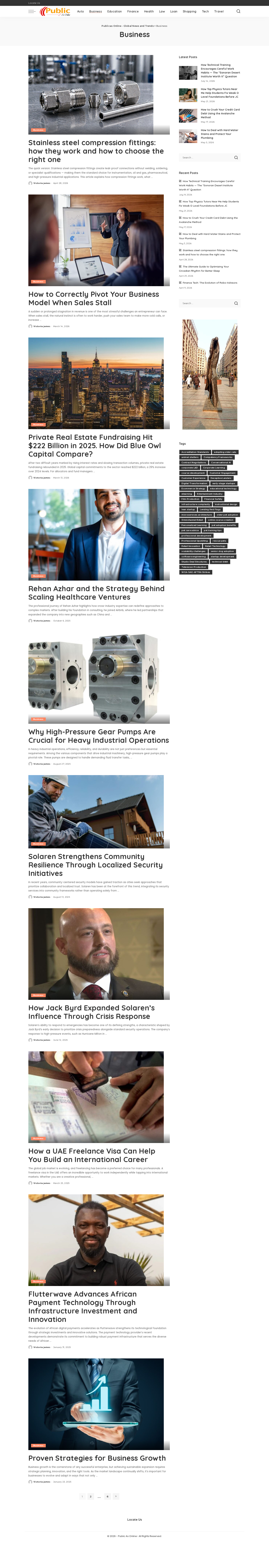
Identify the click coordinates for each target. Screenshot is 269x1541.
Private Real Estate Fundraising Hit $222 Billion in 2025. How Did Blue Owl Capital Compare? (94, 445)
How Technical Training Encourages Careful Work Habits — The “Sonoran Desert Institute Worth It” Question (206, 185)
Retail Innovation (191, 546)
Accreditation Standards (195, 452)
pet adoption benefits (224, 525)
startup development (222, 556)
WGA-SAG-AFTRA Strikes (196, 572)
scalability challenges (194, 551)
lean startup (188, 509)
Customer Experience (194, 478)
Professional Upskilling (195, 541)
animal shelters (190, 457)
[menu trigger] (33, 11)
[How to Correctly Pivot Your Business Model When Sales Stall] (96, 240)
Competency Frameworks (218, 457)
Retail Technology (215, 546)
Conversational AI (221, 462)
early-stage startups (223, 483)
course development (193, 473)
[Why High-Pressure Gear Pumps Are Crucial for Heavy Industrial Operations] (96, 678)
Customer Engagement (222, 473)
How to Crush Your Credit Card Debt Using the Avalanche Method (220, 113)
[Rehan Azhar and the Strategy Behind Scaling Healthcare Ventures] (96, 535)
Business (38, 130)
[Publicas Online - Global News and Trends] (55, 11)
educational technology (223, 488)
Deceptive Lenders (221, 478)
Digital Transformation (194, 483)
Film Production (190, 499)
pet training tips (213, 530)
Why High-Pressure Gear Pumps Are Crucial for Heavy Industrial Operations (98, 736)
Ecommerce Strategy (193, 488)
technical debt (220, 561)
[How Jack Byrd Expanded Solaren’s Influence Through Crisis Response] (96, 954)
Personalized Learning (194, 525)
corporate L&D (190, 467)
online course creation (220, 520)
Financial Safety (213, 499)
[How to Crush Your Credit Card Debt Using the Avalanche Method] (188, 116)
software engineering (194, 556)
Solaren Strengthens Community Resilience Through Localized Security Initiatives (95, 865)
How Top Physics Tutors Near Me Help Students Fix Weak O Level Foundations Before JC (220, 92)
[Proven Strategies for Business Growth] (96, 1404)
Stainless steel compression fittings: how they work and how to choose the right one (96, 151)
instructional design (226, 504)
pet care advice (190, 530)
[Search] (238, 11)
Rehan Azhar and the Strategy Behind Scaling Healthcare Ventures (96, 592)
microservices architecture (197, 514)
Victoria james (42, 183)
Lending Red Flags (210, 509)
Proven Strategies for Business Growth (97, 1458)
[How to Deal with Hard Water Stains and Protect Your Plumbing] (188, 136)
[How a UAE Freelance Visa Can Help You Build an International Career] (96, 1097)
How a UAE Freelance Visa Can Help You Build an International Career (91, 1155)
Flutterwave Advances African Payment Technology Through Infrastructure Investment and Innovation (82, 1306)
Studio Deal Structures (194, 561)
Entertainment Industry (209, 494)
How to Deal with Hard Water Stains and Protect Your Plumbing (219, 134)
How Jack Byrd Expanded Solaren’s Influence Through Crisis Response (91, 1012)
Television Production (194, 567)
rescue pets (219, 541)
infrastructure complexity (196, 504)
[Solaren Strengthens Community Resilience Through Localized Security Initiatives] (96, 811)
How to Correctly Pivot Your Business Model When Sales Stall (93, 298)
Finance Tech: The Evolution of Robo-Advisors (210, 282)
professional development (196, 535)
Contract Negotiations (194, 462)
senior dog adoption (222, 551)
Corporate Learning (214, 467)
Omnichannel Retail (192, 520)
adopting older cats (225, 452)
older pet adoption (227, 514)
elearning (187, 494)
